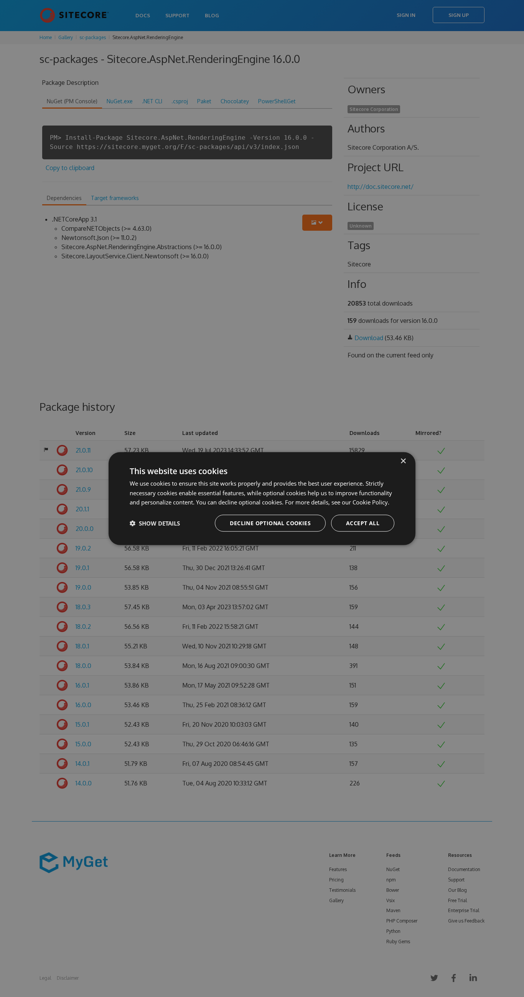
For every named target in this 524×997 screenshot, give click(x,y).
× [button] (403, 461)
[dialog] (262, 498)
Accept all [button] (362, 523)
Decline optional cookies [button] (270, 523)
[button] (155, 523)
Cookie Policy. (371, 502)
